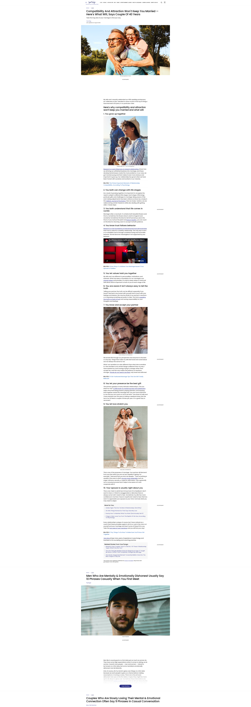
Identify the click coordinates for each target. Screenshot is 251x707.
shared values (108, 280)
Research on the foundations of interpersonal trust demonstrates (125, 228)
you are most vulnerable (129, 478)
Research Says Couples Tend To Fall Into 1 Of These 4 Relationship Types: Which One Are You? (126, 547)
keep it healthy (131, 220)
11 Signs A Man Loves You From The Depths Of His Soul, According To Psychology (125, 517)
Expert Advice (154, 2)
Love (101, 2)
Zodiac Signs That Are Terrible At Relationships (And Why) (123, 508)
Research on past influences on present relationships (121, 169)
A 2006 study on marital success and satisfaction (129, 388)
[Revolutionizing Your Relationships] (92, 2)
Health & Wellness (136, 2)
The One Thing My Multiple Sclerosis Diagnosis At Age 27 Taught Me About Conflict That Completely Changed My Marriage (125, 551)
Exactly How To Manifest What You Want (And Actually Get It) (124, 513)
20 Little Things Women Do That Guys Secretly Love (121, 510)
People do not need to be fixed (120, 372)
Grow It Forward (128, 560)
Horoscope (110, 2)
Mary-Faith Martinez (91, 705)
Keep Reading (125, 686)
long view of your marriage (118, 528)
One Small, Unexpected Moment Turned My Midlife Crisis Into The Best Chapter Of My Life (125, 555)
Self (115, 2)
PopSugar (88, 582)
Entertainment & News (126, 2)
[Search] (161, 2)
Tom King (88, 21)
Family (118, 2)
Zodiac (105, 2)
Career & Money (146, 2)
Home (87, 8)
